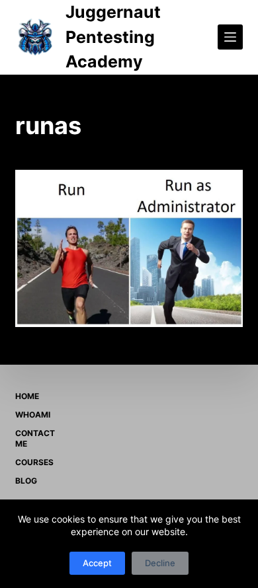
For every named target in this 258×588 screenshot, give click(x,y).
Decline (160, 563)
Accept (97, 563)
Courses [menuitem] (34, 462)
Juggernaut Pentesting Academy (113, 36)
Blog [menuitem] (26, 481)
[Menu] (230, 37)
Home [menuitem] (27, 396)
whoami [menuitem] (32, 415)
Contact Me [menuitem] (35, 438)
